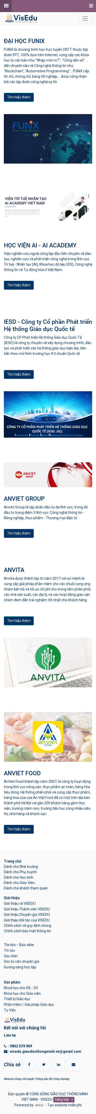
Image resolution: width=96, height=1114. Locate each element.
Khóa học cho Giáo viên (22, 993)
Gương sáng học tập (20, 967)
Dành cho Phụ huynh (20, 872)
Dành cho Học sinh (18, 877)
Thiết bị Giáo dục (17, 999)
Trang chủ (13, 861)
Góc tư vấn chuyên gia (21, 961)
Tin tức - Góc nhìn (19, 945)
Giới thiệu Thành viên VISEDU (27, 909)
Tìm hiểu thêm (18, 97)
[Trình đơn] (90, 6)
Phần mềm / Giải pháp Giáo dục (29, 1004)
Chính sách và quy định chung (27, 926)
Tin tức (9, 950)
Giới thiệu (12, 898)
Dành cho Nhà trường (21, 867)
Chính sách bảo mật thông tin (27, 931)
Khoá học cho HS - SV (21, 988)
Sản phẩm (12, 982)
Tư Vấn (10, 1010)
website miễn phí (68, 1105)
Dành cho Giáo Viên (19, 883)
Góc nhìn (11, 956)
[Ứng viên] (6, 6)
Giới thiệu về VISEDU (20, 903)
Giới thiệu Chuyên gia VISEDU (27, 914)
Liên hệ (10, 1035)
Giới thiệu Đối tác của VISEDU (27, 920)
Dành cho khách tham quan (26, 888)
